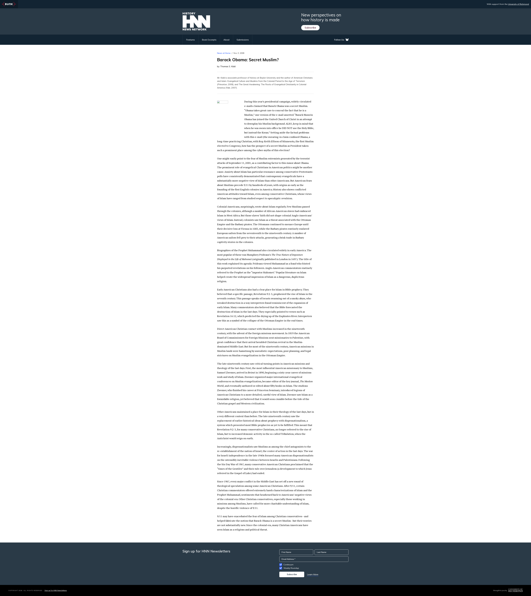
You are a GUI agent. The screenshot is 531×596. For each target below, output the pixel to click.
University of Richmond (518, 4)
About (226, 39)
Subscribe (310, 27)
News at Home (224, 53)
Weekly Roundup (291, 568)
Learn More (312, 574)
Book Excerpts (209, 39)
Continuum (288, 564)
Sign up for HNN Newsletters (56, 590)
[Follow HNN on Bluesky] (347, 39)
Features (190, 39)
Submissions (243, 39)
